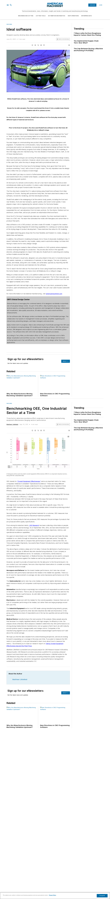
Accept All (102, 895)
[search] (11, 5)
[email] (44, 45)
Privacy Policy (52, 895)
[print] (69, 45)
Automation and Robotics (56, 15)
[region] (55, 895)
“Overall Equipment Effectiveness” (29, 481)
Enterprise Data (86, 15)
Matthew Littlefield (12, 424)
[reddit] (41, 45)
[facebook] (32, 45)
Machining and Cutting (25, 15)
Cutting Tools (40, 15)
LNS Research (34, 525)
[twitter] (38, 45)
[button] (8, 5)
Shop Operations (73, 15)
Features (9, 24)
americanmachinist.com (54, 294)
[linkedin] (35, 45)
